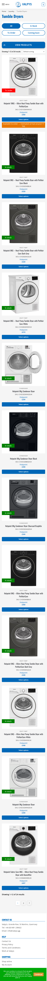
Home (4, 11)
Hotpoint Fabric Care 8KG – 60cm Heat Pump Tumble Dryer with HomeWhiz (23, 873)
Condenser (23, 388)
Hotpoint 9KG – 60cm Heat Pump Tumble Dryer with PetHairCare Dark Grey (23, 665)
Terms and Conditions (11, 947)
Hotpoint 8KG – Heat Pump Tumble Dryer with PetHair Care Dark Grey (23, 252)
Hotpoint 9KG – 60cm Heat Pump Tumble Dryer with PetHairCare (23, 595)
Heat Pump (23, 100)
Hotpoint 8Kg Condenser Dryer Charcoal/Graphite (23, 526)
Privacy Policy (7, 944)
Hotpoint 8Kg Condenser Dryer (23, 391)
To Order (11, 33)
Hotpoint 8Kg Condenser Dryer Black (23, 458)
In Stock (33, 26)
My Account (7, 965)
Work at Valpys (8, 951)
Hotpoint (23, 112)
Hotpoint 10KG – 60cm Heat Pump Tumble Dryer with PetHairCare (23, 105)
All (11, 26)
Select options (23, 119)
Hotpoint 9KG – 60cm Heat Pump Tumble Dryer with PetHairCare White (23, 736)
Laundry (11, 11)
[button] (43, 4)
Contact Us (6, 941)
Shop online (7, 961)
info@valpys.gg (14, 931)
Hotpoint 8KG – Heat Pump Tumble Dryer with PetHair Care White (23, 322)
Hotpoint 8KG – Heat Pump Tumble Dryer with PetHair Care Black (23, 182)
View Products (23, 45)
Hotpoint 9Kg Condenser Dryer (23, 804)
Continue (38, 974)
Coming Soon (33, 33)
